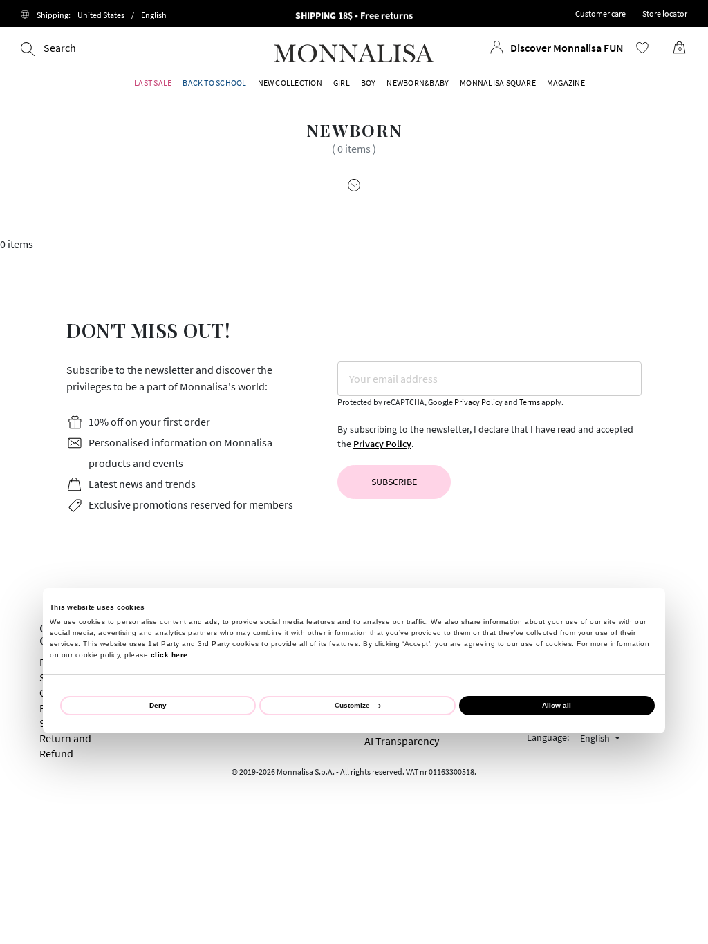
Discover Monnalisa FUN (567, 47)
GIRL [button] (341, 82)
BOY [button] (368, 82)
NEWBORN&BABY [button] (417, 82)
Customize (352, 705)
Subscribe (394, 481)
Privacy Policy (478, 402)
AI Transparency (401, 741)
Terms (529, 402)
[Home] (354, 52)
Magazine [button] (566, 82)
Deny (158, 705)
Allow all (556, 705)
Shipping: (102, 15)
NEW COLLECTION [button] (290, 82)
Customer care (600, 13)
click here (169, 655)
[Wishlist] (642, 47)
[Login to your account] (497, 47)
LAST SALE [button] (152, 82)
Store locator (664, 13)
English (596, 738)
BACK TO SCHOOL (214, 82)
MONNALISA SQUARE (498, 82)
